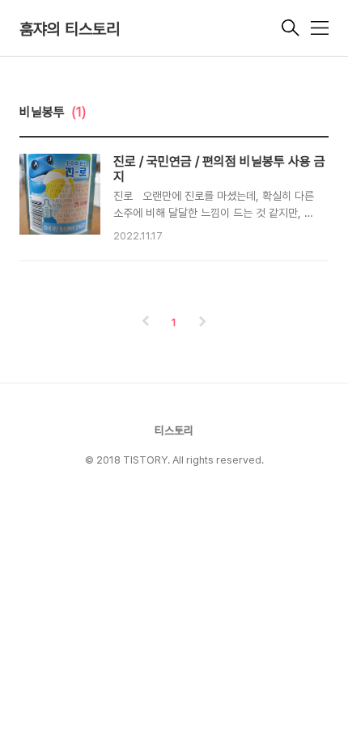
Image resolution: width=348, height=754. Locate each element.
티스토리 (174, 430)
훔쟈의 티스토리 (69, 29)
